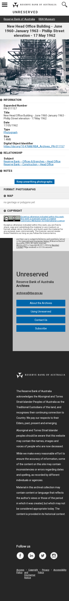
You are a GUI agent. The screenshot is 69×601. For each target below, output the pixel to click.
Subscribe (41, 328)
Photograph (10, 132)
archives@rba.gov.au (29, 293)
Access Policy (20, 571)
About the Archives (41, 303)
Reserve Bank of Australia (19, 19)
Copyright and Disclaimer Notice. (35, 241)
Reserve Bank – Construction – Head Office (29, 164)
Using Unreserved (41, 311)
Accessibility (59, 570)
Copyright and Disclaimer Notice (31, 574)
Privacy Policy (43, 571)
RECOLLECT (21, 245)
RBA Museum (47, 19)
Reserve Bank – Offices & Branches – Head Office (32, 161)
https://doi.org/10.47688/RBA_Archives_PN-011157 (34, 146)
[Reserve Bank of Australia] (20, 553)
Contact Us (41, 320)
